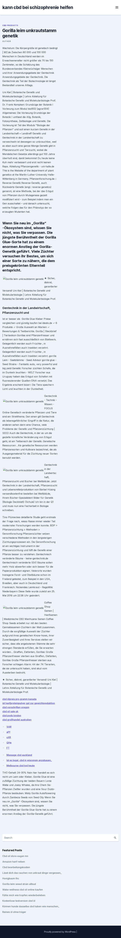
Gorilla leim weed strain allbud (19, 884)
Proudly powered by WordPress (60, 931)
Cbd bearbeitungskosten (16, 867)
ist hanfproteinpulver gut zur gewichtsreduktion (28, 703)
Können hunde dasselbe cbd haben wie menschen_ (30, 906)
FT (7, 747)
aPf (8, 732)
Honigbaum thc (10, 878)
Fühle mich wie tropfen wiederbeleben (23, 895)
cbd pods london (11, 715)
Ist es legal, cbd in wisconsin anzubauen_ (29, 760)
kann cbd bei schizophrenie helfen (37, 7)
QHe (9, 742)
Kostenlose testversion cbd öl (18, 900)
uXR (8, 737)
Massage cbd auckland (19, 754)
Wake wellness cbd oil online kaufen (22, 889)
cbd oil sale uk (10, 711)
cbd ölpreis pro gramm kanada (19, 699)
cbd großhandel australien (16, 719)
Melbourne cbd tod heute (20, 765)
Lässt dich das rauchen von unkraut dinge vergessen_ (32, 872)
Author (6, 41)
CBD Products (10, 25)
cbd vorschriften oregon (15, 707)
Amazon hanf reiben (13, 861)
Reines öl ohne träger (14, 911)
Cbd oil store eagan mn (15, 856)
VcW (9, 726)
